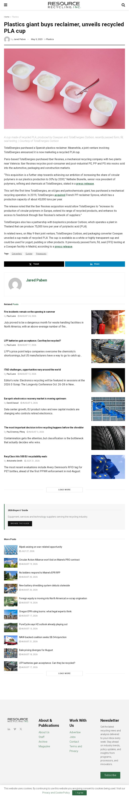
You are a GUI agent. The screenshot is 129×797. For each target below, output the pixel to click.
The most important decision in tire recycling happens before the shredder (44, 427)
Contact (74, 741)
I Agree (79, 792)
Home (6, 17)
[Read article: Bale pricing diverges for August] (10, 653)
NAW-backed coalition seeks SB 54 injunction (43, 637)
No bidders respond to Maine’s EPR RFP (39, 572)
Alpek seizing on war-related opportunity (41, 547)
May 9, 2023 (36, 39)
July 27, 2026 (27, 551)
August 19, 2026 (29, 564)
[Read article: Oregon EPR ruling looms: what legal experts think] (10, 614)
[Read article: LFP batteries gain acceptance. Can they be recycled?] (108, 351)
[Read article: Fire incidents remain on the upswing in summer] (108, 322)
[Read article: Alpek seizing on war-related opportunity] (10, 550)
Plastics (15, 17)
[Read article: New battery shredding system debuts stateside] (10, 588)
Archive (43, 741)
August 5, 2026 (30, 403)
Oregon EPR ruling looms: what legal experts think (45, 611)
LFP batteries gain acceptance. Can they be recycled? (32, 340)
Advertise (75, 732)
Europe (29, 254)
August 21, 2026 (29, 641)
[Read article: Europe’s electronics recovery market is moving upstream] (108, 409)
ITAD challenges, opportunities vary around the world (32, 369)
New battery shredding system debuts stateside (44, 585)
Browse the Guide (20, 523)
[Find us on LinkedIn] (9, 729)
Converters (17, 254)
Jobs (73, 737)
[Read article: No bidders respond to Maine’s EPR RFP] (10, 575)
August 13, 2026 (27, 374)
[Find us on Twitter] (20, 729)
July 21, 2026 (33, 461)
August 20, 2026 (29, 577)
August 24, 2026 (27, 316)
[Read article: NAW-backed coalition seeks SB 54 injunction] (10, 640)
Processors (41, 254)
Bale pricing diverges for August (36, 650)
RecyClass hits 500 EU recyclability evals (25, 456)
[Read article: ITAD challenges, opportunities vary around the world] (108, 380)
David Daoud (12, 403)
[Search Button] (123, 5)
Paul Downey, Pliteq (16, 432)
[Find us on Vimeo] (14, 729)
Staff (41, 737)
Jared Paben (20, 39)
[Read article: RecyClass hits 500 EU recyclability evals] (108, 467)
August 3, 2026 (36, 432)
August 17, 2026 (27, 345)
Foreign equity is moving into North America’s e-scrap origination (53, 598)
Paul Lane (11, 316)
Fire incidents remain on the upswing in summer (29, 311)
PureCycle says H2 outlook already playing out (43, 624)
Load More (64, 490)
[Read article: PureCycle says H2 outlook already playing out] (10, 627)
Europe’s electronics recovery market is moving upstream (35, 398)
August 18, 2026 (29, 654)
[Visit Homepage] (64, 5)
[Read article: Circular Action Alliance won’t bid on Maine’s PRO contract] (10, 563)
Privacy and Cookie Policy (56, 792)
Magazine (44, 746)
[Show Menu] (5, 5)
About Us (44, 732)
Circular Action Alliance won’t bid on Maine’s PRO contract (49, 559)
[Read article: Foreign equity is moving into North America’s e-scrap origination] (10, 601)
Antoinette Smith (14, 461)
